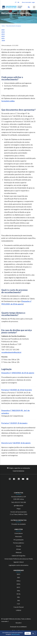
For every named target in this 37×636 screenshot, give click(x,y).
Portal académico (18, 543)
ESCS (18, 574)
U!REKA (18, 610)
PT (16, 2)
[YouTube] (23, 479)
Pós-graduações (19, 539)
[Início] (12, 7)
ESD (18, 577)
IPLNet (18, 549)
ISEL (18, 597)
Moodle (18, 546)
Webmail (18, 552)
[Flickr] (27, 479)
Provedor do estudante (18, 524)
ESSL (18, 590)
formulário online (8, 101)
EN (18, 2)
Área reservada (26, 2)
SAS (18, 600)
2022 (3, 36)
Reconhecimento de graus (13, 26)
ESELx (18, 581)
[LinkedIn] (19, 479)
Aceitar (27, 633)
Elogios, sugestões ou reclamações (19, 468)
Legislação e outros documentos (18, 565)
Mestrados (18, 536)
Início (3, 26)
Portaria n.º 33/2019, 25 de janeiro (14, 423)
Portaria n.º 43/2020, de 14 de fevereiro (16, 390)
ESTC (18, 587)
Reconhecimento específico (15, 13)
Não (33, 633)
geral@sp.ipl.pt (18, 505)
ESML (18, 584)
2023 (3, 34)
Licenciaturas (18, 533)
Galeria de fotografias (18, 555)
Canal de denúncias (18, 471)
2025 (3, 30)
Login (33, 2)
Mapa (18, 508)
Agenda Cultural (19, 562)
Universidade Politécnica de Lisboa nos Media (18, 559)
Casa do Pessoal (19, 607)
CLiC (18, 604)
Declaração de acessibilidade (18, 626)
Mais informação (15, 634)
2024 (3, 32)
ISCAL (18, 594)
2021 (3, 38)
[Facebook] (14, 479)
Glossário (18, 623)
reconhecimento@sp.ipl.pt (11, 352)
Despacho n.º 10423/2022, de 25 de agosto (17, 373)
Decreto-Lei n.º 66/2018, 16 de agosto (16, 443)
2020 (3, 40)
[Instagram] (10, 479)
